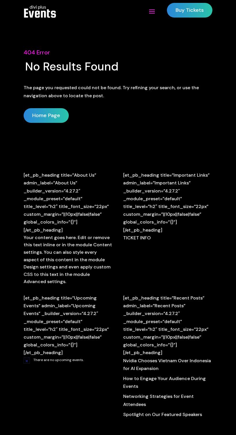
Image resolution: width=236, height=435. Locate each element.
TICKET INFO (137, 238)
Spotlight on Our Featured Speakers (162, 414)
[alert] (68, 360)
